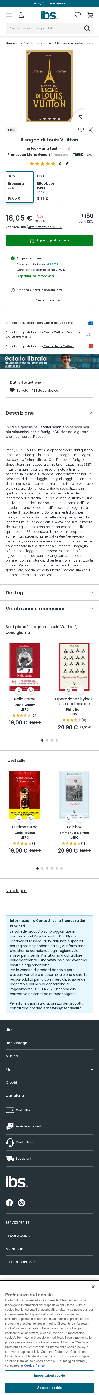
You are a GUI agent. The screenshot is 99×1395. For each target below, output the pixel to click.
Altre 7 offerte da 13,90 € (45, 227)
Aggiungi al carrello (53, 240)
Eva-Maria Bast (44, 148)
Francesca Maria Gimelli (28, 154)
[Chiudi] (93, 1287)
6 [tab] (61, 869)
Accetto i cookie (49, 1387)
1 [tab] (40, 119)
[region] (49, 1337)
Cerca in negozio (49, 300)
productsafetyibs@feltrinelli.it (55, 1008)
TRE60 (78, 154)
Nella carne (25, 699)
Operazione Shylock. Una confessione (74, 701)
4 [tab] (54, 119)
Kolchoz (74, 827)
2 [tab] (45, 119)
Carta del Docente (58, 323)
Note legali (16, 891)
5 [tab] (59, 119)
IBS (23, 227)
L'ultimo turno (24, 827)
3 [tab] (49, 119)
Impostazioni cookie (49, 1375)
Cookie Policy (34, 1365)
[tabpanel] (49, 86)
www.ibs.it (56, 960)
